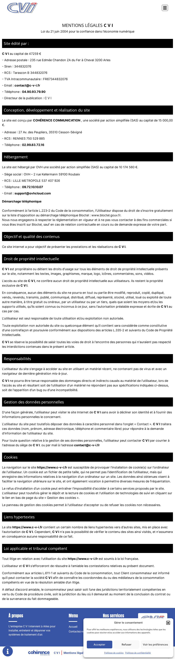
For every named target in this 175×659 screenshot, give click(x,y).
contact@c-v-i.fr (27, 85)
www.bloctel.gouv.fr (105, 215)
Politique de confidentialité (138, 652)
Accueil (73, 626)
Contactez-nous (78, 631)
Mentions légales (75, 653)
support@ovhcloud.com (33, 193)
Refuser (126, 644)
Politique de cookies (114, 652)
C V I (57, 653)
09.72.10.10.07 (32, 187)
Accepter (99, 644)
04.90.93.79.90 (33, 92)
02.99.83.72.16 (33, 145)
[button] (168, 622)
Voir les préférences (155, 644)
